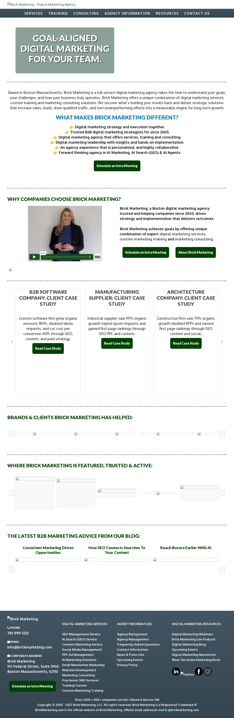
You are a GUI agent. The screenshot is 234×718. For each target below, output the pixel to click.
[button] (12, 342)
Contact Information (132, 649)
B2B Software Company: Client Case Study (48, 298)
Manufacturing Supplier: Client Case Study (117, 298)
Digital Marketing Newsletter (194, 655)
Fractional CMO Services (80, 680)
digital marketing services (182, 233)
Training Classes (74, 685)
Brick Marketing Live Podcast (194, 639)
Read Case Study (48, 348)
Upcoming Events (130, 660)
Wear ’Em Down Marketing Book (196, 660)
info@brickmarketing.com (29, 647)
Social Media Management (82, 649)
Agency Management (133, 639)
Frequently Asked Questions (138, 644)
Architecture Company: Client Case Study (186, 298)
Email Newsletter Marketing (83, 665)
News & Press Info (130, 655)
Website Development (79, 670)
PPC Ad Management (78, 655)
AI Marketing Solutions (79, 660)
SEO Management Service (81, 634)
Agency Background (132, 634)
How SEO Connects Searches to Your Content (116, 550)
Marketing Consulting (78, 675)
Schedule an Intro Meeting (117, 166)
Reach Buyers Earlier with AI (185, 547)
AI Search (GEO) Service (79, 639)
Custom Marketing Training (82, 690)
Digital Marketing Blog (189, 644)
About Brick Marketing (195, 252)
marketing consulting (194, 239)
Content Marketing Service (82, 644)
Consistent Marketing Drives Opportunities (48, 550)
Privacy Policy (127, 665)
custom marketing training (143, 239)
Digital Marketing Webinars (192, 634)
